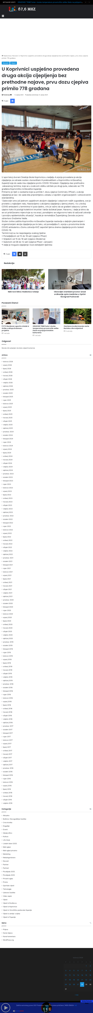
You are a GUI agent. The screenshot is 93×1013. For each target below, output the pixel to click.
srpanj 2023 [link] (7, 491)
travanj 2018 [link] (7, 712)
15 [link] (86, 975)
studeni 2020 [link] (8, 603)
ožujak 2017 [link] (7, 758)
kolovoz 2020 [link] (8, 614)
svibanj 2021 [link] (7, 582)
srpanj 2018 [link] (7, 701)
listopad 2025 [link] (8, 397)
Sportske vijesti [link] (8, 885)
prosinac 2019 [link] (8, 642)
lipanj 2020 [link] (7, 621)
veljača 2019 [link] (7, 677)
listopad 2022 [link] (8, 523)
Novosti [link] (15, 56)
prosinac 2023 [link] (8, 474)
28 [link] (82, 984)
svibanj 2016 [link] (7, 793)
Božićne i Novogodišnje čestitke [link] (14, 819)
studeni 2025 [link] (8, 393)
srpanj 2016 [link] (7, 786)
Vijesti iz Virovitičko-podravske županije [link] (17, 910)
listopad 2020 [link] (8, 607)
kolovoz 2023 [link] (8, 488)
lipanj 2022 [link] (7, 537)
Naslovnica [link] (7, 56)
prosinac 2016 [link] (8, 768)
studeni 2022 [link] (8, 519)
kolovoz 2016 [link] (8, 782)
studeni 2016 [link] (7, 772)
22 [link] (86, 980)
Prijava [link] (5, 929)
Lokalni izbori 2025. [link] (10, 843)
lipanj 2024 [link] (7, 453)
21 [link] (82, 980)
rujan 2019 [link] (7, 652)
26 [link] (74, 984)
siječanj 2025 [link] (8, 428)
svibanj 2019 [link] (7, 666)
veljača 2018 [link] (7, 719)
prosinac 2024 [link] (8, 432)
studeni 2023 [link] (8, 477)
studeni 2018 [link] (7, 687)
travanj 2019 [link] (7, 670)
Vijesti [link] (13, 63)
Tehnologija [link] (7, 889)
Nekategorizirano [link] (9, 857)
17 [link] (65, 980)
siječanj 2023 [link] (8, 512)
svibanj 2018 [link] (7, 708)
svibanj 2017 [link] (7, 750)
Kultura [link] (5, 836)
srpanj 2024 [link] (7, 449)
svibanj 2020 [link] (7, 624)
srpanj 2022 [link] (7, 533)
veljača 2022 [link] (7, 551)
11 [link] (70, 975)
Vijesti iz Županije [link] (9, 917)
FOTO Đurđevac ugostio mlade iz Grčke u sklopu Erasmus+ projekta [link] (15, 328)
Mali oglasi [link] (7, 847)
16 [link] (90, 975)
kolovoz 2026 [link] (8, 361)
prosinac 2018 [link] (8, 684)
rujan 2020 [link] (7, 610)
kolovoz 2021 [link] (8, 572)
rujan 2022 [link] (7, 526)
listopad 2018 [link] (8, 691)
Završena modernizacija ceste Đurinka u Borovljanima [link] (76, 327)
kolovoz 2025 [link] (8, 404)
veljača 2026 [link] (8, 382)
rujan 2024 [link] (7, 442)
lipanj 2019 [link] (7, 663)
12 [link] (74, 975)
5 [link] (73, 970)
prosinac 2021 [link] (8, 558)
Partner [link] (6, 864)
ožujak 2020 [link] (7, 631)
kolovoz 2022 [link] (8, 530)
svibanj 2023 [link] (7, 498)
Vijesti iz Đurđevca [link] (10, 903)
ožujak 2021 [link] (7, 589)
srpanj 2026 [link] (7, 365)
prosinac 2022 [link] (8, 516)
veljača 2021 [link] (7, 593)
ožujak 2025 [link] (7, 421)
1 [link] (86, 966)
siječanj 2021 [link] (7, 596)
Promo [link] (5, 882)
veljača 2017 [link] (7, 761)
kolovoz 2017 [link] (8, 740)
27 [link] (78, 984)
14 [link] (82, 975)
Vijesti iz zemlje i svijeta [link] (11, 914)
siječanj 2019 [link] (8, 680)
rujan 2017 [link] (7, 736)
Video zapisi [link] (7, 896)
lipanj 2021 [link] (7, 579)
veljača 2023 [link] (8, 509)
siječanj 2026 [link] (8, 386)
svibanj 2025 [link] (7, 414)
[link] (3, 15)
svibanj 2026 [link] (7, 372)
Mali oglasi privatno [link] (10, 850)
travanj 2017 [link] (7, 754)
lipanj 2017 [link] (7, 747)
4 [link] (69, 970)
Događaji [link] (6, 826)
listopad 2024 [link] (8, 439)
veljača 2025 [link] (7, 425)
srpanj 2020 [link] (7, 617)
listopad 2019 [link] (8, 649)
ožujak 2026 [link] (7, 379)
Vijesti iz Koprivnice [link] (10, 907)
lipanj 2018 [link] (7, 705)
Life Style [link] (6, 840)
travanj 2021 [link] (7, 586)
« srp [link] (76, 995)
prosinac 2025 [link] (8, 390)
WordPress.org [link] (8, 940)
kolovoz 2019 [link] (8, 656)
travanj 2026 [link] (7, 375)
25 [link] (70, 984)
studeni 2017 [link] (7, 729)
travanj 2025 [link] (7, 418)
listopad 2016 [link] (8, 775)
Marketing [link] (6, 854)
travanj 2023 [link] (7, 502)
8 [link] (86, 970)
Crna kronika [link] (7, 822)
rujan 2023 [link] (7, 484)
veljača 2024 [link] (8, 467)
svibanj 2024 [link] (7, 456)
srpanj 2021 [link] (7, 575)
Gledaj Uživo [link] (7, 833)
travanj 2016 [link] (7, 796)
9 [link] (90, 970)
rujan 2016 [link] (7, 779)
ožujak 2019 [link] (7, 673)
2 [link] (90, 966)
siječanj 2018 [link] (7, 722)
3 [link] (65, 970)
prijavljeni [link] (13, 348)
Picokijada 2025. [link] (9, 871)
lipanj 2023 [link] (7, 495)
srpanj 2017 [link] (7, 743)
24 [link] (66, 984)
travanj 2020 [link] (7, 628)
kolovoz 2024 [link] (8, 446)
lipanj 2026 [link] (7, 368)
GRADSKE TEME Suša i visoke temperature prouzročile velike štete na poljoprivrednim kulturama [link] (46, 329)
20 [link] (78, 980)
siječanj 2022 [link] (8, 554)
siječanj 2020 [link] (8, 638)
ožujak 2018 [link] (7, 715)
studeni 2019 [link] (7, 645)
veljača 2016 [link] (7, 803)
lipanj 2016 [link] (7, 789)
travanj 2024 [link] (7, 460)
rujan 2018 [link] (7, 694)
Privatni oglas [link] (8, 878)
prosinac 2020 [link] (8, 600)
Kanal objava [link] (7, 933)
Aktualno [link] (6, 815)
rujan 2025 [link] (7, 400)
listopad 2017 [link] (8, 733)
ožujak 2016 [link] (7, 800)
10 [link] (66, 975)
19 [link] (74, 980)
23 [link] (90, 980)
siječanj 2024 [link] (8, 470)
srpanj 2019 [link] (7, 659)
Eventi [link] (5, 829)
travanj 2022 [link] (7, 544)
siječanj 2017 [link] (7, 765)
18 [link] (70, 980)
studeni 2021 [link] (7, 561)
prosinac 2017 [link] (8, 726)
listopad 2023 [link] (8, 481)
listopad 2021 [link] (8, 565)
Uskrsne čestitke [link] (9, 892)
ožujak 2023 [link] (7, 505)
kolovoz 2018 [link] (8, 698)
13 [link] (78, 975)
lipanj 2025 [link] (7, 411)
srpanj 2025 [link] (7, 407)
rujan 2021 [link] (7, 568)
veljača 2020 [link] (8, 635)
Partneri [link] (6, 868)
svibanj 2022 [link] (7, 540)
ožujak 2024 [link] (7, 463)
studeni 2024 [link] (8, 435)
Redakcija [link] (6, 95)
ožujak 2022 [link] (7, 547)
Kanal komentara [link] (9, 936)
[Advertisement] (46, 36)
